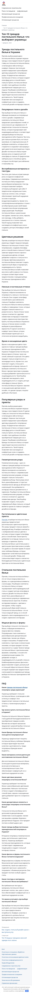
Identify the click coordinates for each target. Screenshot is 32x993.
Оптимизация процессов (10, 20)
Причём (4, 520)
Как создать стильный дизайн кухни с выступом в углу (15, 929)
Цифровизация (22, 11)
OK (27, 991)
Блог (3, 949)
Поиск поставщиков (8, 11)
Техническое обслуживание (11, 980)
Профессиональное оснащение (12, 17)
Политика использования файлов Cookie (15, 957)
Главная (4, 25)
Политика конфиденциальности (12, 960)
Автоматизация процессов (11, 14)
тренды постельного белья (17, 687)
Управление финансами (9, 983)
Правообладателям (8, 963)
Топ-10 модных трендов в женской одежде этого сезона (14, 938)
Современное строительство (11, 8)
